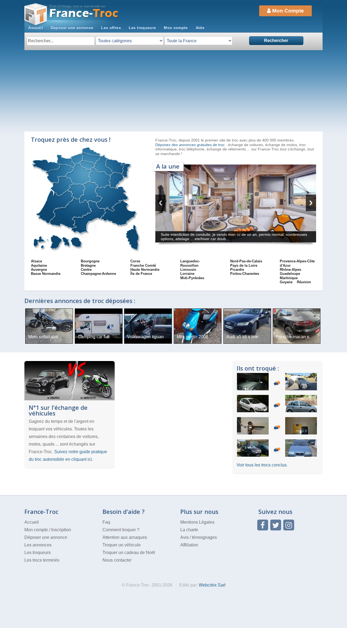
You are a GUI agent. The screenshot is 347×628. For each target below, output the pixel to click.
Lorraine (187, 274)
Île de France (141, 274)
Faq (106, 522)
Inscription (61, 529)
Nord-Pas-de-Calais (246, 261)
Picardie (237, 270)
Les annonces (38, 545)
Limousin (188, 270)
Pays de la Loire (243, 265)
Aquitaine (39, 265)
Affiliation (189, 545)
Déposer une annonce (45, 537)
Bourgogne (90, 261)
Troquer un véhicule (121, 545)
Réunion (304, 282)
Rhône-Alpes (290, 270)
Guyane (286, 282)
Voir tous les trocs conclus (262, 465)
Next (311, 203)
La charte (189, 529)
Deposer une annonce (72, 27)
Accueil (35, 27)
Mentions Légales (197, 522)
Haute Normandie (144, 270)
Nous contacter (116, 560)
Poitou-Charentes (244, 274)
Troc (84, 13)
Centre (86, 270)
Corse (135, 261)
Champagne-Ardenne (98, 274)
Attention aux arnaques (124, 537)
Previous (160, 203)
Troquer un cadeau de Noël (128, 552)
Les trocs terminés (41, 560)
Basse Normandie (45, 274)
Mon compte (176, 27)
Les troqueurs (142, 27)
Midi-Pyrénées (192, 278)
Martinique (289, 278)
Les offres (111, 27)
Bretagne (88, 265)
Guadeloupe (290, 274)
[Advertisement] (173, 91)
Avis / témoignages (198, 537)
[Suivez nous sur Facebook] (262, 525)
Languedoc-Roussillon (190, 263)
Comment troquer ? (120, 529)
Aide (200, 27)
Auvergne (39, 270)
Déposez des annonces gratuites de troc (190, 145)
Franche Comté (143, 265)
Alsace (36, 261)
